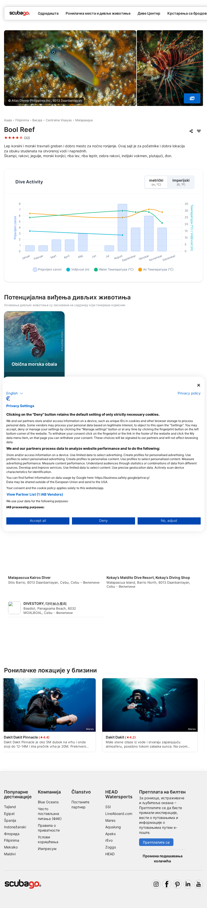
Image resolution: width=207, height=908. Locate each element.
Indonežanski (15, 827)
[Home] (20, 13)
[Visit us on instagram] (156, 884)
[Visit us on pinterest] (177, 884)
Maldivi (10, 854)
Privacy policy (189, 393)
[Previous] (8, 360)
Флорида (11, 834)
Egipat (9, 813)
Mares (110, 820)
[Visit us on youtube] (198, 884)
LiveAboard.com (118, 813)
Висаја (37, 120)
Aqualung (113, 827)
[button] (14, 393)
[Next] (199, 360)
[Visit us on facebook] (166, 884)
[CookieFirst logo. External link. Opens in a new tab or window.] (8, 398)
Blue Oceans (48, 802)
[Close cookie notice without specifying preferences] (199, 385)
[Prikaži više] (192, 98)
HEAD (110, 854)
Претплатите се (156, 842)
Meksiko (11, 847)
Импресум (47, 848)
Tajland (10, 807)
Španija (10, 820)
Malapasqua (84, 120)
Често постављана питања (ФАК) (50, 814)
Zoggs (110, 847)
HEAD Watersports (119, 794)
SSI (108, 807)
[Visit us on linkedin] (188, 884)
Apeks (110, 834)
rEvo (109, 840)
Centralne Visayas (59, 120)
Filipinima (22, 120)
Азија (8, 120)
